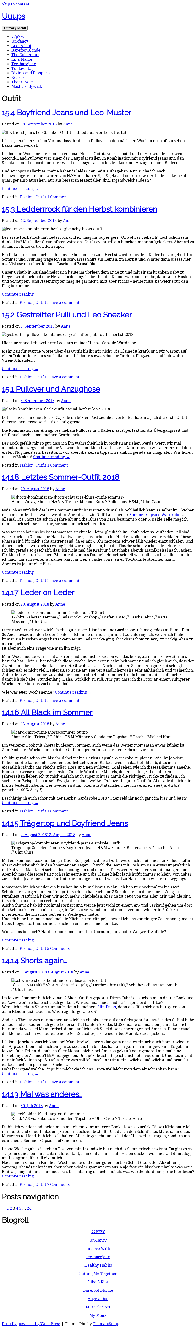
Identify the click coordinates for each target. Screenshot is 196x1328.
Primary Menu (15, 28)
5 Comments (58, 948)
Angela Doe (98, 1298)
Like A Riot (21, 45)
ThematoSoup (105, 1324)
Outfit (40, 197)
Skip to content (15, 4)
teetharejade (98, 1257)
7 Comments (58, 1184)
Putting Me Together (98, 1273)
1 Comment (57, 197)
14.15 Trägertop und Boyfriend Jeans (65, 823)
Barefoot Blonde (98, 1290)
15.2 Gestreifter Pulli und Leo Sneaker (67, 314)
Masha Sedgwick (26, 86)
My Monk (98, 1315)
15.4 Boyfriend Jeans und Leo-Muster (66, 112)
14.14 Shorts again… (34, 960)
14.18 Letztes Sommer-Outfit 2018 (61, 477)
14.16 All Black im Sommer (47, 712)
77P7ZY (98, 1232)
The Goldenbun (25, 55)
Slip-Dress (107, 1007)
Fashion (26, 197)
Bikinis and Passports (30, 73)
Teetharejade (23, 64)
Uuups (13, 15)
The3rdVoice (23, 82)
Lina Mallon (22, 59)
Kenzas (17, 77)
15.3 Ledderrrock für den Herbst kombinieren (79, 208)
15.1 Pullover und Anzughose (51, 388)
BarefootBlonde (25, 50)
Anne (68, 124)
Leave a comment (63, 302)
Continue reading (20, 188)
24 (29, 1208)
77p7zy (17, 36)
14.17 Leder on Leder (38, 592)
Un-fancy (19, 41)
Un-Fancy (98, 1240)
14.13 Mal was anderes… (42, 1094)
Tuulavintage (23, 68)
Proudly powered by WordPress (31, 1324)
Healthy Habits (98, 1265)
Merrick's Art (98, 1307)
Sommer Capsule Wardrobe (155, 514)
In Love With (98, 1248)
